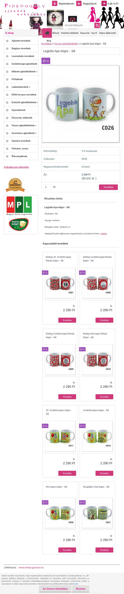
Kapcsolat (85, 33)
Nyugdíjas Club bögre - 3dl (96, 486)
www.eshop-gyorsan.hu (31, 567)
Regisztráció (89, 3)
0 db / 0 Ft (113, 3)
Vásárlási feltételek (69, 33)
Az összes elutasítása (55, 589)
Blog (49, 41)
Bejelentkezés (66, 3)
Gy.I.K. (94, 33)
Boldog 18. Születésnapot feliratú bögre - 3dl (58, 259)
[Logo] (25, 9)
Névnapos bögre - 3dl (56, 486)
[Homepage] (48, 33)
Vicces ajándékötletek (66, 43)
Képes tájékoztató (107, 33)
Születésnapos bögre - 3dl (96, 410)
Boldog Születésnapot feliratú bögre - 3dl (97, 259)
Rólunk (55, 33)
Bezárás (80, 589)
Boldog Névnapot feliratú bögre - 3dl (95, 335)
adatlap (104, 234)
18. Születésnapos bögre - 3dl (59, 412)
